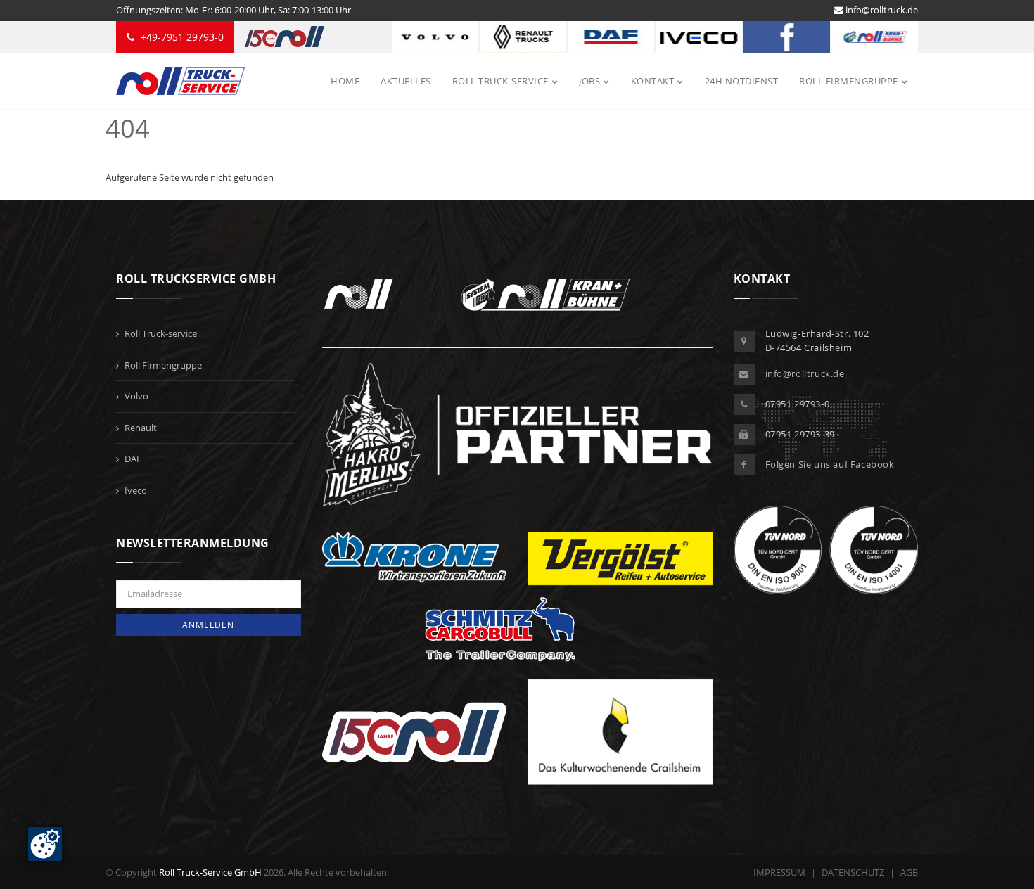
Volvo (136, 396)
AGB (909, 872)
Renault (141, 427)
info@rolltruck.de (880, 10)
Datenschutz (853, 872)
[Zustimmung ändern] (45, 844)
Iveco (136, 490)
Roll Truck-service (161, 333)
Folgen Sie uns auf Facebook (830, 464)
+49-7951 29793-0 (181, 37)
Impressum (779, 872)
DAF (133, 458)
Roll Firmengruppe (163, 365)
